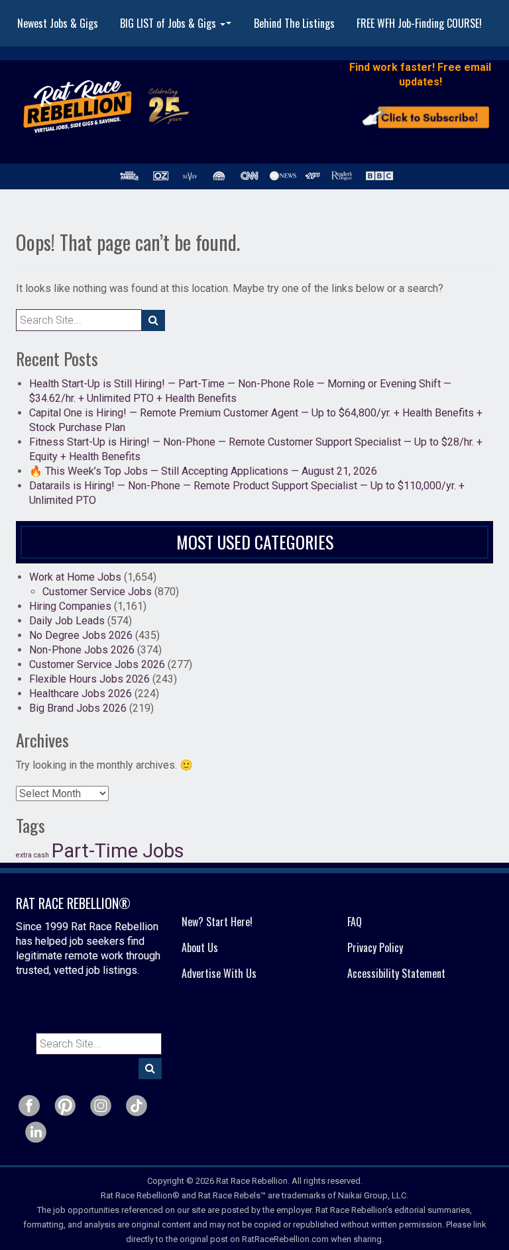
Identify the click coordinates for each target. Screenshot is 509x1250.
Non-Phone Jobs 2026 (82, 650)
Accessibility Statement (396, 973)
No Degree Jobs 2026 (81, 635)
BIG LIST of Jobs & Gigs (177, 27)
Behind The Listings (294, 23)
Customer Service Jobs (97, 591)
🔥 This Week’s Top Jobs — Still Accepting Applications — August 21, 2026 (203, 471)
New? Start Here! (217, 922)
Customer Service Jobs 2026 (97, 664)
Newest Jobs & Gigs (57, 23)
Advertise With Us (219, 973)
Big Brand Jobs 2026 (78, 708)
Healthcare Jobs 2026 (80, 693)
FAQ (354, 922)
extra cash (32, 855)
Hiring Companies (70, 606)
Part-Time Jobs (118, 851)
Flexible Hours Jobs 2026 (89, 679)
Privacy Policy (375, 947)
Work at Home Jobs (75, 577)
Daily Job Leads (67, 620)
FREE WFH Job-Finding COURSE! (419, 23)
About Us (200, 947)
